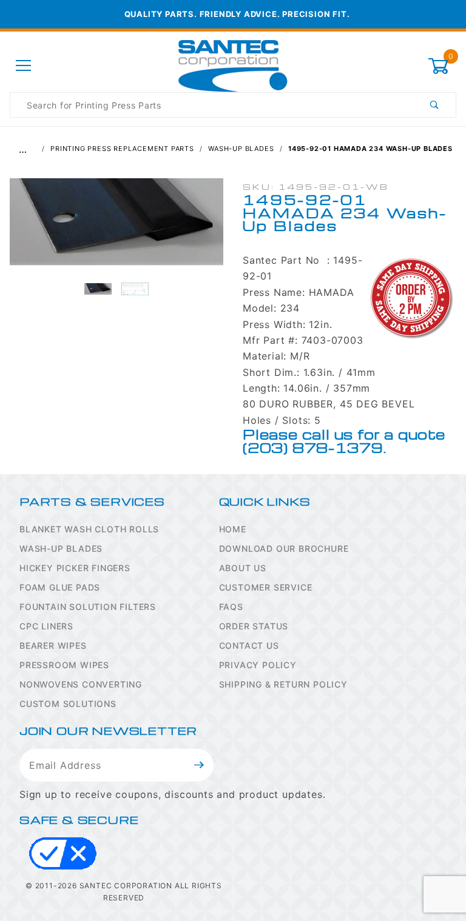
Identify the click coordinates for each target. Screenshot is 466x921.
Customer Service (265, 587)
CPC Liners (46, 626)
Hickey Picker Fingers (74, 568)
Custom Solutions (67, 703)
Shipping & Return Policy (283, 684)
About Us (242, 568)
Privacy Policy (258, 665)
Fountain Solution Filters (87, 606)
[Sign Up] (199, 765)
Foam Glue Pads (59, 587)
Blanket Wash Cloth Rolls (89, 529)
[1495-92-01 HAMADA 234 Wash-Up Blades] (116, 229)
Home (232, 529)
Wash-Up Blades (61, 548)
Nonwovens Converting (80, 684)
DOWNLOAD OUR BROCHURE (284, 548)
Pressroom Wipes (64, 665)
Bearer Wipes (53, 645)
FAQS (231, 606)
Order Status (254, 626)
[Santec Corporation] (233, 65)
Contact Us (249, 645)
